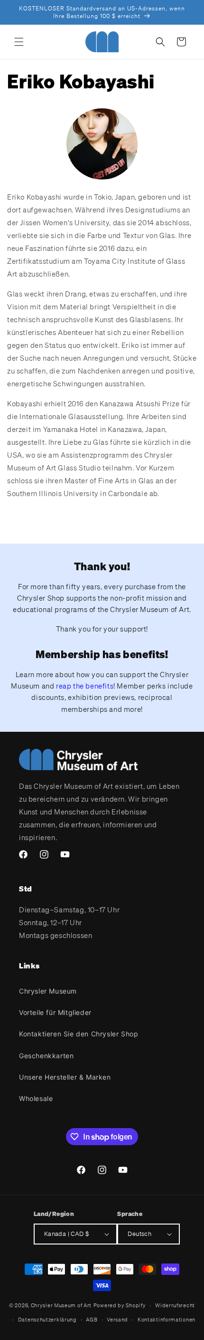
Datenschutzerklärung (47, 1319)
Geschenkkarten (46, 1056)
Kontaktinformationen (166, 1319)
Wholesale (36, 1098)
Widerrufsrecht (175, 1305)
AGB (91, 1319)
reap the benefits (84, 685)
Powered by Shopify (119, 1305)
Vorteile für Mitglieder (55, 1012)
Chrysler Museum (48, 991)
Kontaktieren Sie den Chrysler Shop (78, 1034)
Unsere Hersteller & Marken (65, 1077)
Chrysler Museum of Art (61, 1305)
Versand (117, 1319)
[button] (19, 41)
